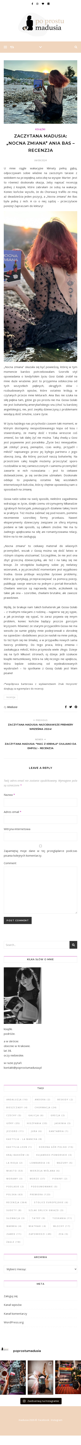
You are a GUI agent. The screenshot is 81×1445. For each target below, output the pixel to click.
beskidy (65, 1099)
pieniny (60, 1178)
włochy (61, 1226)
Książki (40, 129)
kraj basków (17, 1154)
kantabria (59, 1131)
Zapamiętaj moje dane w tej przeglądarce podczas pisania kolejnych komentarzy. (40, 853)
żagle (13, 1241)
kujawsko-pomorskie (54, 1154)
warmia (14, 1226)
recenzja (10, 697)
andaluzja (17, 1099)
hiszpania (37, 1123)
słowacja (15, 1218)
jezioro (15, 1131)
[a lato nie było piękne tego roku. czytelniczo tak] (68, 1377)
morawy (14, 1178)
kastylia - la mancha (24, 1139)
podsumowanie (44, 1186)
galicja (36, 1115)
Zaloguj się (11, 1296)
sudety (14, 1210)
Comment (10, 863)
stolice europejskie (51, 1202)
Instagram (56, 1420)
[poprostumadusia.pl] (40, 24)
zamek (14, 1234)
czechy (13, 1115)
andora (42, 1099)
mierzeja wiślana (45, 1170)
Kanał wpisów (13, 1305)
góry (13, 1123)
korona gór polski (56, 1147)
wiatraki (37, 1226)
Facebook (43, 1420)
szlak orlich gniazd (46, 1210)
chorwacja (46, 1107)
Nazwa (9, 795)
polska (14, 1194)
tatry (38, 1218)
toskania (62, 1218)
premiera (40, 1194)
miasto (14, 1170)
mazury (65, 1162)
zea (63, 1234)
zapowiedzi (40, 1234)
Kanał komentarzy (15, 1313)
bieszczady (17, 1107)
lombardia (40, 1162)
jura (36, 1131)
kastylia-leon (19, 1147)
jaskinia (62, 1123)
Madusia (12, 707)
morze (37, 1178)
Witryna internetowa (17, 829)
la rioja (14, 1162)
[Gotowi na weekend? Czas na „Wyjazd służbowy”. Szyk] (13, 1377)
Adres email (12, 812)
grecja (58, 1115)
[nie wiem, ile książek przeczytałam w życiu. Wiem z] (40, 1377)
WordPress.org (14, 1322)
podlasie (15, 1186)
